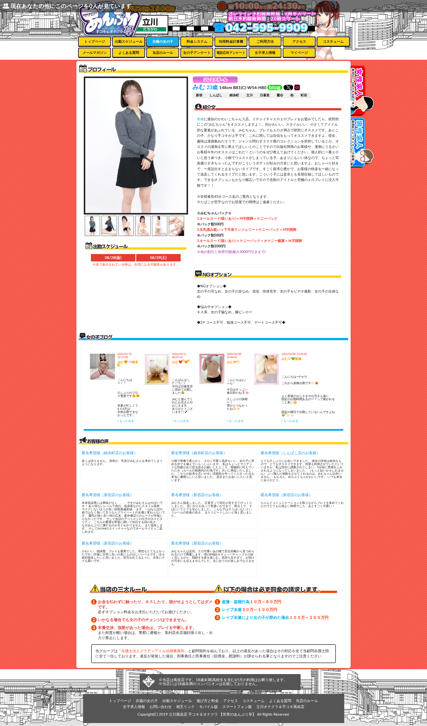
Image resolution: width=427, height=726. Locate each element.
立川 (249, 95)
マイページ (299, 53)
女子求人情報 (265, 53)
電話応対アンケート (230, 53)
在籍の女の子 (162, 41)
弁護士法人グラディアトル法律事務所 (152, 651)
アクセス (299, 41)
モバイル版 (208, 707)
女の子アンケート (197, 53)
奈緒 (200, 119)
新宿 (199, 95)
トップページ (94, 41)
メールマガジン (95, 53)
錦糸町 (234, 95)
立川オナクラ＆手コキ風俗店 (280, 707)
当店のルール (162, 53)
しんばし (216, 95)
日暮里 (265, 95)
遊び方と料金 (207, 701)
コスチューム (333, 41)
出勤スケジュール (129, 41)
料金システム (197, 41)
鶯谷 (280, 95)
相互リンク (185, 707)
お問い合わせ (160, 707)
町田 (304, 95)
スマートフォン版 (237, 707)
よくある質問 (128, 53)
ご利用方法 (265, 41)
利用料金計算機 (231, 41)
